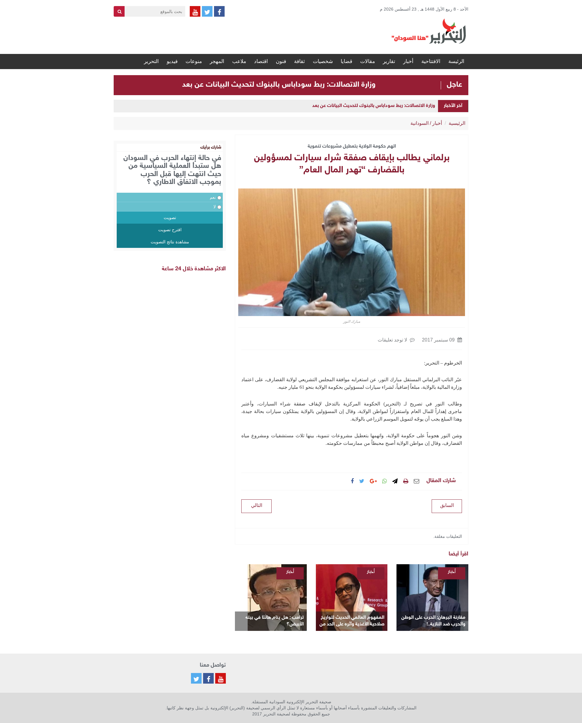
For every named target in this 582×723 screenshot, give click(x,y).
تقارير (389, 61)
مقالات (367, 61)
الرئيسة (456, 61)
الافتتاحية (430, 61)
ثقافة (299, 61)
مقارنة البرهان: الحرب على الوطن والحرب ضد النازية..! (433, 621)
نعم (213, 197)
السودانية (419, 123)
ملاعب (239, 61)
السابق (447, 505)
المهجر (217, 61)
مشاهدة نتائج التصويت (170, 241)
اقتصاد (261, 61)
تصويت (170, 217)
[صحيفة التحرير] (429, 30)
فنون (281, 61)
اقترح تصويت (170, 229)
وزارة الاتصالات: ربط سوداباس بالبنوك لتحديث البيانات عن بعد (279, 84)
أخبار (408, 61)
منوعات (194, 61)
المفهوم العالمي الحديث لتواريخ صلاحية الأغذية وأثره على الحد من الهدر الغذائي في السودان (351, 621)
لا (214, 206)
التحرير (151, 61)
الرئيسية (457, 123)
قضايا (346, 61)
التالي (256, 505)
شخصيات (323, 61)
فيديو (172, 61)
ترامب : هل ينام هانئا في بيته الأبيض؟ (275, 621)
